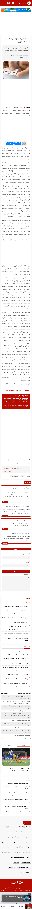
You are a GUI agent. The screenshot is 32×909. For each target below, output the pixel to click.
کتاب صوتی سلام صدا (26, 842)
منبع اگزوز (4, 842)
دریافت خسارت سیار (26, 852)
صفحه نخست (24, 888)
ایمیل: (26, 562)
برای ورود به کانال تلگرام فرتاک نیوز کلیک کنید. (17, 390)
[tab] (23, 745)
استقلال (21, 832)
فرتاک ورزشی (27, 826)
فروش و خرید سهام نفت (14, 842)
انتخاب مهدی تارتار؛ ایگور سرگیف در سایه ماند (19, 622)
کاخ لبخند (17, 847)
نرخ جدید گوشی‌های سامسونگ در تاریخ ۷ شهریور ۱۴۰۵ (17, 792)
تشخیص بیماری (14, 476)
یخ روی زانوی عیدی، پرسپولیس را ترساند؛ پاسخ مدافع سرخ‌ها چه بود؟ (15, 659)
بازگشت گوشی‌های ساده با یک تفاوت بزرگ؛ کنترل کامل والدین (15, 799)
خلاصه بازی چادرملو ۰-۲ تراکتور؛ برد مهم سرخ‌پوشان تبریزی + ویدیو (16, 639)
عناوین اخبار (15, 888)
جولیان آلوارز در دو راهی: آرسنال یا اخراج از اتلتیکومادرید (17, 626)
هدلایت (22, 847)
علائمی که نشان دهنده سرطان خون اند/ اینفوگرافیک (17, 506)
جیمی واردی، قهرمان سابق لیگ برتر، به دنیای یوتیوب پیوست (16, 670)
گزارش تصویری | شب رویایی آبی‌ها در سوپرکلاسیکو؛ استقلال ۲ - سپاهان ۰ (19, 769)
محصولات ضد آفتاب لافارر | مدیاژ (23, 867)
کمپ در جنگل (16, 862)
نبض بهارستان (8, 832)
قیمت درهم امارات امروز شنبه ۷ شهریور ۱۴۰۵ (13, 143)
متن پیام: (26, 574)
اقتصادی (20, 890)
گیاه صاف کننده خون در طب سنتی (21, 521)
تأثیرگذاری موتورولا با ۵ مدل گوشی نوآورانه (19, 795)
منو (14, 3)
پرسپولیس (28, 832)
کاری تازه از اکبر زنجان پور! (23, 651)
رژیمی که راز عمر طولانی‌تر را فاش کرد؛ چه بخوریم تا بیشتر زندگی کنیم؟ (15, 618)
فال (6, 826)
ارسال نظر (16, 571)
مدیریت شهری (27, 890)
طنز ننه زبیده (27, 837)
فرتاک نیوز (22, 107)
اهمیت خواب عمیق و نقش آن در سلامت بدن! (19, 687)
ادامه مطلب (5, 501)
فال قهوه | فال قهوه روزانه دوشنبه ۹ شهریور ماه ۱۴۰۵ (17, 674)
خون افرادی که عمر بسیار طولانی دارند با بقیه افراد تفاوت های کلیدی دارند (15, 489)
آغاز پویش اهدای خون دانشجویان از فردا (20, 533)
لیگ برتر (15, 832)
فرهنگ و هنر (8, 888)
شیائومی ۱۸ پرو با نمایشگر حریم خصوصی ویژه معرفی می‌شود (15, 803)
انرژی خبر (28, 857)
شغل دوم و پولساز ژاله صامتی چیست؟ (20, 663)
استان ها (3, 890)
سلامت (13, 467)
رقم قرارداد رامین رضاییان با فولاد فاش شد (19, 613)
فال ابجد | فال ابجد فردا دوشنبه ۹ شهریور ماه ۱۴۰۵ (18, 654)
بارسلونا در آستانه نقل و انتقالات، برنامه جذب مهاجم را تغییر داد (15, 606)
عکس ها (23, 745)
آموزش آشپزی (20, 826)
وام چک (28, 847)
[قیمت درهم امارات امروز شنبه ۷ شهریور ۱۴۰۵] (23, 143)
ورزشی (14, 890)
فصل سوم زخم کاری (12, 837)
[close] (29, 894)
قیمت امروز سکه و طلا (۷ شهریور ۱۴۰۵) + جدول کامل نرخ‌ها (15, 406)
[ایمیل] (8, 471)
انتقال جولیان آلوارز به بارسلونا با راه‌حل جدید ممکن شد (17, 602)
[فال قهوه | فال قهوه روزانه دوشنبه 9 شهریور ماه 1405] (28, 906)
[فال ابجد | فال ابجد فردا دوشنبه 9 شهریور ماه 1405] (27, 898)
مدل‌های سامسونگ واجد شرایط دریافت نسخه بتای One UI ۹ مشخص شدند (16, 787)
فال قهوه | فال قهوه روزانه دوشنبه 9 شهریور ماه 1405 (13, 906)
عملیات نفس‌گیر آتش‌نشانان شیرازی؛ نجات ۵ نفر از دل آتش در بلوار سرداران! (15, 399)
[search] (8, 3)
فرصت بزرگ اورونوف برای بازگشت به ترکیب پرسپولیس (17, 610)
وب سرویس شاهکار (26, 872)
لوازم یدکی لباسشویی (26, 862)
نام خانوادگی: (25, 554)
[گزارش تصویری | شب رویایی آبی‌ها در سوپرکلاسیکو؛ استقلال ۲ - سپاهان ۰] (16, 757)
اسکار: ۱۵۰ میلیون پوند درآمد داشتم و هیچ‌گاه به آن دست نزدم (15, 683)
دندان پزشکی (9, 847)
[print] (5, 471)
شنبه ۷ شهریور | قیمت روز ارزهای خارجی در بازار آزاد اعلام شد (16, 402)
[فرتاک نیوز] (24, 5)
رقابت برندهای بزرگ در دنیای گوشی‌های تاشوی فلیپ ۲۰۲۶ (16, 812)
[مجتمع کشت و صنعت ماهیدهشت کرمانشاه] (16, 10)
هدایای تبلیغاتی (16, 852)
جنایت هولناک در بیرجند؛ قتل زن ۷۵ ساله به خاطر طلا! (17, 629)
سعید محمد (11, 826)
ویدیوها (9, 745)
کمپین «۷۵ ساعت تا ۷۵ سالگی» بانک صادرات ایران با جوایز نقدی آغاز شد (15, 678)
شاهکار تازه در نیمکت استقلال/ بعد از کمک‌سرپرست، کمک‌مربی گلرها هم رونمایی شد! (15, 634)
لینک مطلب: (27, 459)
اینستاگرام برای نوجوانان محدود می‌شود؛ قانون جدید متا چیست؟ (16, 807)
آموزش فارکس (12, 867)
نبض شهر (20, 837)
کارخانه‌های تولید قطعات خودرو (17, 857)
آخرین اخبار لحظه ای (6, 852)
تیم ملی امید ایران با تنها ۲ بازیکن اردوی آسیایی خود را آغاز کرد (15, 667)
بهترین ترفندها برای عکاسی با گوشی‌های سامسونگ (18, 783)
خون (5, 148)
